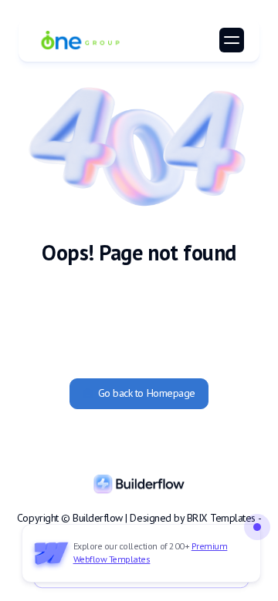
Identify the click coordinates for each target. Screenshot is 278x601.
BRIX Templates (221, 518)
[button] (231, 40)
